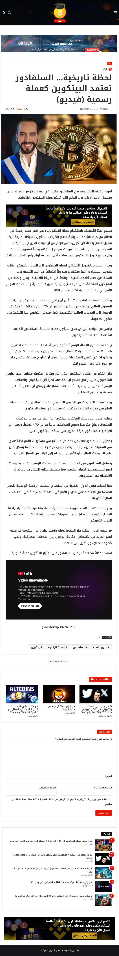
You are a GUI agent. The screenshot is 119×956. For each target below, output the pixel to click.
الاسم (108, 776)
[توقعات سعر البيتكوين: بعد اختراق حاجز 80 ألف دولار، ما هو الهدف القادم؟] (103, 900)
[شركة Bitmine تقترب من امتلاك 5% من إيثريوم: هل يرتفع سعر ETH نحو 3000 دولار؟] (103, 873)
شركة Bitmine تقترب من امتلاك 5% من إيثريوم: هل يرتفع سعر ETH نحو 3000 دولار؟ (52, 870)
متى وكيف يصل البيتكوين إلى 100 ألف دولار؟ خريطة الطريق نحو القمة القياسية (51, 841)
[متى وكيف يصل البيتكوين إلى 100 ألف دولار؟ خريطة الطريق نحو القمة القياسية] (103, 845)
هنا (99, 637)
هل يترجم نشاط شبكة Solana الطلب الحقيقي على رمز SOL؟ (61, 882)
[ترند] (59, 12)
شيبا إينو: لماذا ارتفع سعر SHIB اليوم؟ (61, 707)
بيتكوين (36, 647)
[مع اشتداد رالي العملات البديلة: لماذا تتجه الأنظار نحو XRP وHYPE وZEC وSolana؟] (22, 694)
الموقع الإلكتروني (48, 788)
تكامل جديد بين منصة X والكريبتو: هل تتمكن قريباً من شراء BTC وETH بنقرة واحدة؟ (96, 709)
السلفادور (79, 647)
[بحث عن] (3, 13)
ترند (109, 63)
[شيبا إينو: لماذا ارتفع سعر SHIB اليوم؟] (59, 694)
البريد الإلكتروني (103, 788)
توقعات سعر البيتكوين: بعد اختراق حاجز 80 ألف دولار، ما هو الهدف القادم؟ (54, 896)
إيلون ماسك (100, 647)
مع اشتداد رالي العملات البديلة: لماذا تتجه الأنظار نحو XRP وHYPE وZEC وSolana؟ (23, 709)
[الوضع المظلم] (9, 13)
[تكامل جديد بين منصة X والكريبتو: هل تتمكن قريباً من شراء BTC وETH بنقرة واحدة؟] (95, 694)
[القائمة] (115, 13)
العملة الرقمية (57, 647)
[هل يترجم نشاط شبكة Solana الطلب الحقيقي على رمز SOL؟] (103, 886)
